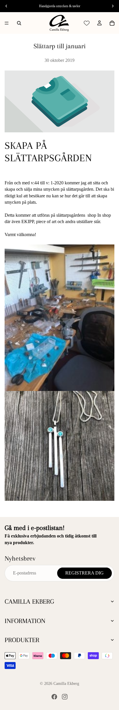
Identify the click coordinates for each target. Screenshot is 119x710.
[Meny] (6, 23)
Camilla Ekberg (66, 683)
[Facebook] (54, 696)
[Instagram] (64, 696)
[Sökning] (19, 23)
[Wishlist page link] (87, 23)
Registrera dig (84, 572)
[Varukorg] (112, 23)
